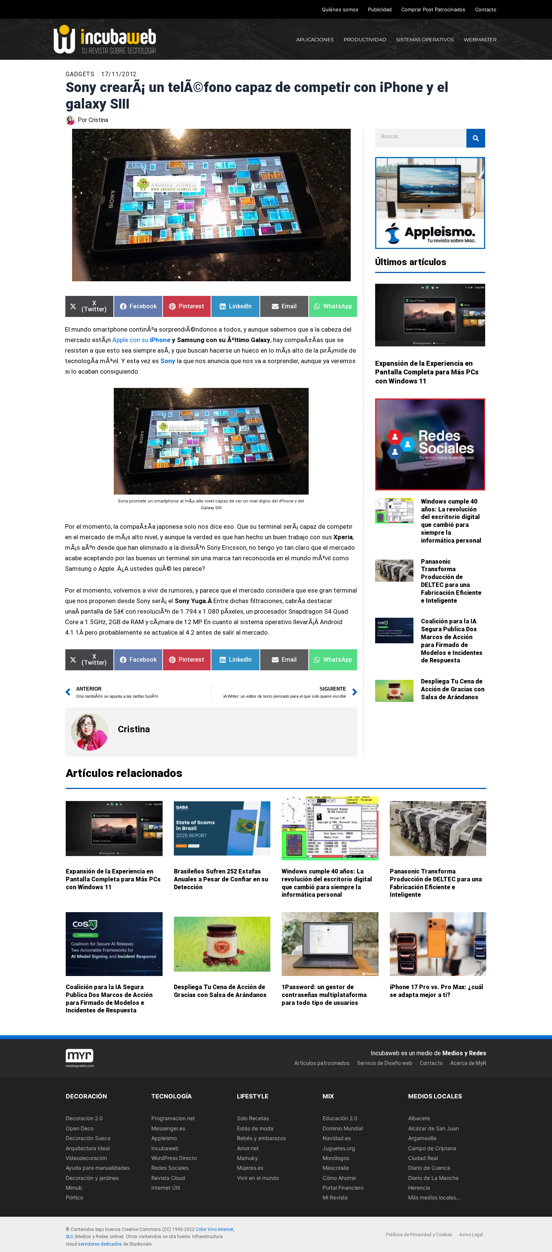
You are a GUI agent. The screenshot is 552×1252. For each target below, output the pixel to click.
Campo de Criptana (432, 1148)
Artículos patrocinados (322, 1063)
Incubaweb (165, 1148)
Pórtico (74, 1198)
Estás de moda (255, 1128)
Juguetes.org (339, 1148)
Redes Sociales (170, 1168)
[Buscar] (475, 138)
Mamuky (247, 1158)
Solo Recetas (253, 1118)
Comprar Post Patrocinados (433, 9)
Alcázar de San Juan (433, 1128)
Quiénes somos (340, 9)
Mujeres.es (250, 1168)
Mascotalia (336, 1168)
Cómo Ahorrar (339, 1178)
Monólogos (336, 1158)
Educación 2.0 (340, 1118)
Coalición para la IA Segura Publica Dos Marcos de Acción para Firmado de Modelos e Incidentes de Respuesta (452, 641)
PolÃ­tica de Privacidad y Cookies (419, 1234)
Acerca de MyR (468, 1063)
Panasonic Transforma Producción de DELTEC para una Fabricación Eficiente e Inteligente (451, 581)
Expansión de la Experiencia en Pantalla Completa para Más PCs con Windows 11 (427, 372)
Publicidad (380, 9)
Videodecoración (86, 1158)
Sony (167, 361)
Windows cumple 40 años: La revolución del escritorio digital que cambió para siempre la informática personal (451, 521)
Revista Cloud (168, 1178)
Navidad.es (337, 1138)
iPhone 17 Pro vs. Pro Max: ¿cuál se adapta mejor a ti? (436, 991)
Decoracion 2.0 (84, 1118)
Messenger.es (168, 1128)
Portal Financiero (343, 1187)
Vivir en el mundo (258, 1178)
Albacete (419, 1118)
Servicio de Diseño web (384, 1063)
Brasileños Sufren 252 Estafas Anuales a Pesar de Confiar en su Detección (221, 879)
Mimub (74, 1187)
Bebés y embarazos (261, 1138)
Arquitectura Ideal (88, 1148)
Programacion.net (173, 1118)
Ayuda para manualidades (98, 1168)
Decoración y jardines (92, 1178)
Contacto (485, 9)
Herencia (419, 1187)
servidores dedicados (100, 1244)
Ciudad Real (423, 1158)
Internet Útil (165, 1187)
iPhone (160, 340)
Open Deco (80, 1128)
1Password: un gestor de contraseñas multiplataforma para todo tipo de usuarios (324, 995)
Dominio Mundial (343, 1128)
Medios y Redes (464, 1053)
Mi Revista (335, 1198)
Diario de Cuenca (429, 1168)
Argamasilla (422, 1138)
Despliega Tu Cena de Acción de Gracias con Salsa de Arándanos (452, 689)
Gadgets (80, 74)
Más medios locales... (434, 1198)
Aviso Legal (471, 1234)
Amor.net (248, 1148)
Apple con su (131, 340)
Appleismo (164, 1138)
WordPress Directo (174, 1158)
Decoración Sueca (88, 1138)
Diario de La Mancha (433, 1178)
